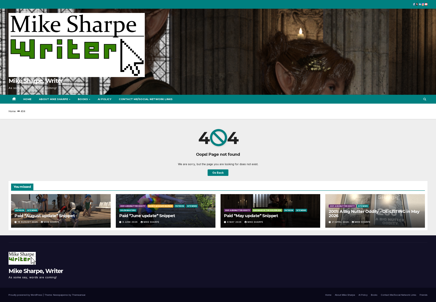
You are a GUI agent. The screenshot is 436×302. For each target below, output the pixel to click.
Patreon (19, 210)
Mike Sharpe (51, 222)
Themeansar (78, 294)
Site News (32, 210)
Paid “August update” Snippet (44, 215)
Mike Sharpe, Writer (36, 80)
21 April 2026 (340, 222)
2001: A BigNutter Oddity (132, 206)
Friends (423, 294)
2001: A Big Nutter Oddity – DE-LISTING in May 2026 (374, 213)
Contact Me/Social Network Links (146, 99)
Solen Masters (128, 210)
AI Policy (105, 99)
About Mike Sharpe (54, 99)
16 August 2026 (28, 222)
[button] (424, 99)
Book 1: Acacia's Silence (160, 206)
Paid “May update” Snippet (251, 215)
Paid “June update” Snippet (147, 215)
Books (83, 99)
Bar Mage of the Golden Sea (267, 210)
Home (27, 99)
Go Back (218, 172)
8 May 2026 (234, 222)
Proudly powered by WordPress (26, 294)
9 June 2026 (130, 222)
